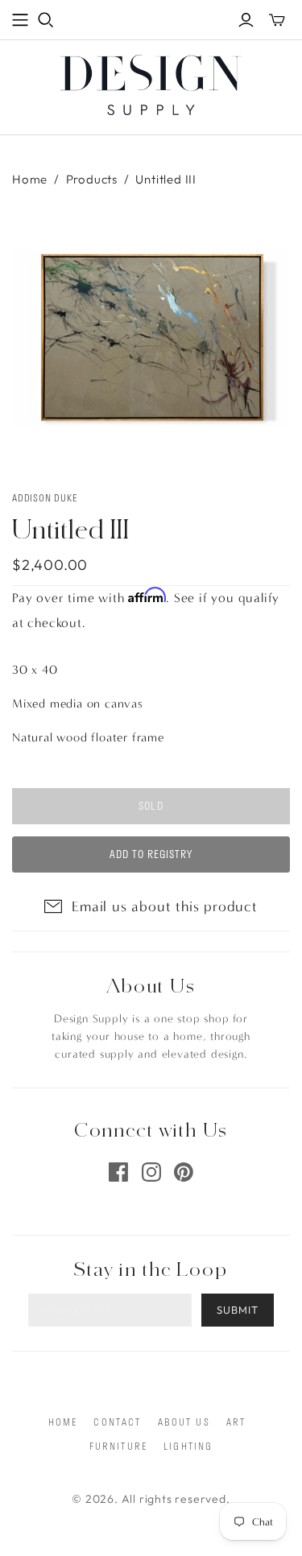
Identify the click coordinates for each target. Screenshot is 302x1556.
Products (92, 179)
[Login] (246, 20)
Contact (117, 1421)
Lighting (188, 1445)
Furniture (118, 1445)
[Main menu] (20, 20)
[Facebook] (118, 1172)
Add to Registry (151, 854)
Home (30, 179)
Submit (238, 1309)
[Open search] (46, 20)
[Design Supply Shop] (151, 82)
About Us (184, 1421)
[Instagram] (151, 1172)
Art (236, 1421)
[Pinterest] (183, 1172)
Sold (151, 806)
